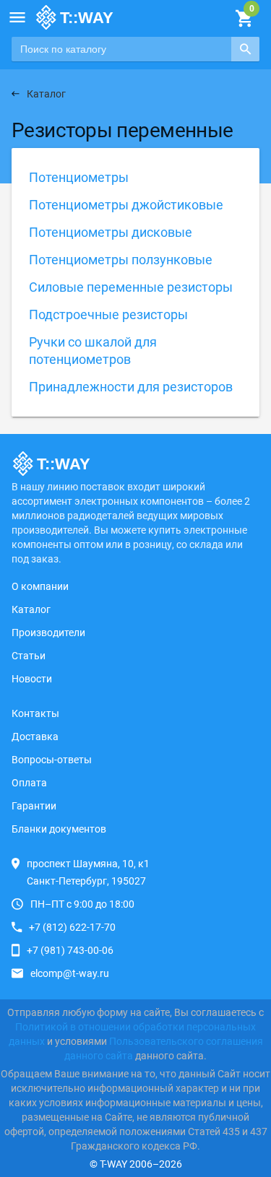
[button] (17, 17)
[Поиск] (245, 49)
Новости (32, 679)
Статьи (29, 655)
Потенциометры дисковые (110, 232)
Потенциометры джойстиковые (126, 204)
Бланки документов (59, 829)
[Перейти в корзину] (244, 19)
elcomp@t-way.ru (69, 973)
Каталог (31, 609)
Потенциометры (79, 177)
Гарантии (34, 806)
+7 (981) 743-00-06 (70, 950)
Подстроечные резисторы (108, 314)
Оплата (29, 783)
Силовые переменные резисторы (131, 287)
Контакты (35, 713)
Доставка (35, 736)
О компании (40, 586)
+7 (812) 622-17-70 (72, 927)
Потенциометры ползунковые (120, 259)
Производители (48, 632)
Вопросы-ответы (52, 759)
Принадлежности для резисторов (131, 386)
